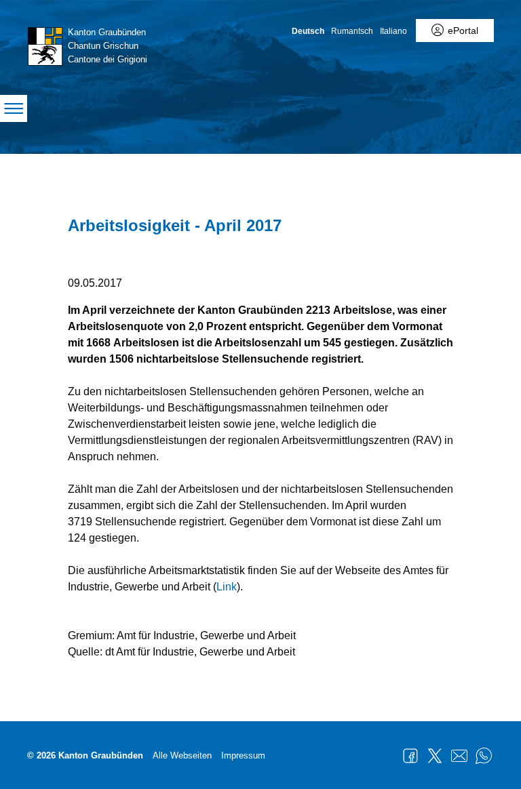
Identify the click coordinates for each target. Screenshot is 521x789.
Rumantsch (352, 31)
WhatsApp (484, 756)
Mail (459, 756)
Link (226, 586)
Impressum (243, 755)
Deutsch (308, 31)
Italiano (393, 31)
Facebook (410, 756)
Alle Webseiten (182, 755)
